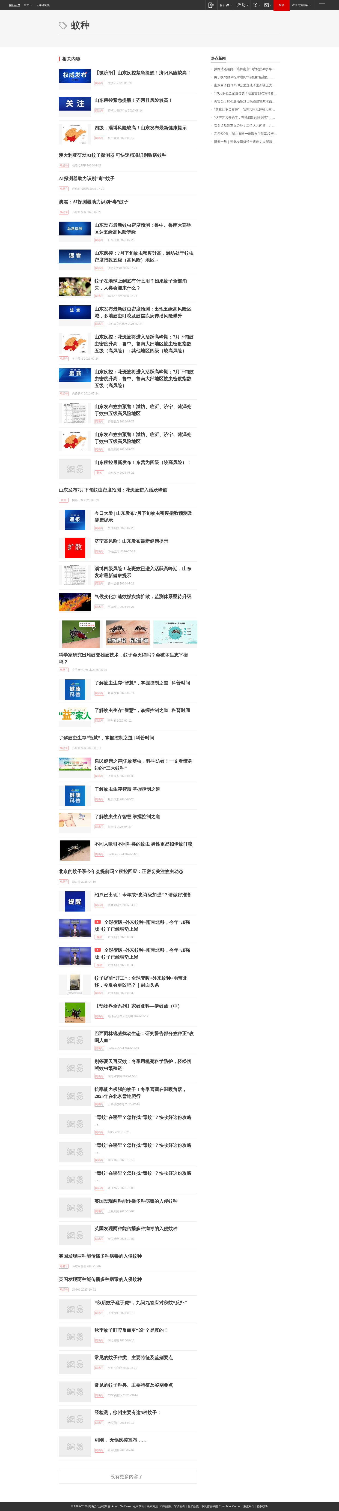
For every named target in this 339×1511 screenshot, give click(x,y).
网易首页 (14, 5)
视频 (99, 937)
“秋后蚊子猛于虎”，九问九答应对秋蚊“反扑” (141, 1302)
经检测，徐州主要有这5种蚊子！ (128, 1412)
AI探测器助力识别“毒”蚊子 (87, 178)
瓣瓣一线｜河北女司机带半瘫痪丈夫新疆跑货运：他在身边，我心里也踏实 (247, 142)
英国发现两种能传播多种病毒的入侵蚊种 (136, 1201)
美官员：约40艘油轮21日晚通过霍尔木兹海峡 (246, 101)
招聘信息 (166, 1506)
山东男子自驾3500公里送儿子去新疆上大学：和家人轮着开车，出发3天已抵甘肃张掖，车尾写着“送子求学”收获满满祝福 (247, 85)
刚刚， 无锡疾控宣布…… (120, 1439)
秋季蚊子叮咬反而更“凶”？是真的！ (131, 1330)
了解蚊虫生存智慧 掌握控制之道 (127, 789)
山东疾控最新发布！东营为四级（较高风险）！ (143, 462)
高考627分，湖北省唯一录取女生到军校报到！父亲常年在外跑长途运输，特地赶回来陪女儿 (247, 133)
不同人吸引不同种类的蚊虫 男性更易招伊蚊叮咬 (144, 843)
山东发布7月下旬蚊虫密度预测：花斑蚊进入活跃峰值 (113, 489)
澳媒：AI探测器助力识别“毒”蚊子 (93, 201)
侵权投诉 (262, 1506)
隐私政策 (193, 1506)
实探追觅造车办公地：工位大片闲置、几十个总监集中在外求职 (247, 125)
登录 (281, 5)
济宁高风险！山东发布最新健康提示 (131, 541)
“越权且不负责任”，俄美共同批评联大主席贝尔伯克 (247, 109)
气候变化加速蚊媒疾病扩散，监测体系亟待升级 (143, 596)
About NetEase (121, 1506)
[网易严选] (242, 5)
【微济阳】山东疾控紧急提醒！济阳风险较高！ (143, 72)
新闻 (99, 472)
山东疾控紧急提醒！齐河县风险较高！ (134, 100)
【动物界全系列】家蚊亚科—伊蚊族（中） (138, 1005)
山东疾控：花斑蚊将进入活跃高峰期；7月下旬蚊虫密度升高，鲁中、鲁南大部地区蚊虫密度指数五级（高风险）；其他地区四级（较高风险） (144, 343)
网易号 (99, 83)
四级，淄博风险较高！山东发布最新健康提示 (141, 127)
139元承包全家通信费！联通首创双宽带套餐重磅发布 (247, 93)
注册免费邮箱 (300, 5)
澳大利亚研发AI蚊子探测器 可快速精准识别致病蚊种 (113, 155)
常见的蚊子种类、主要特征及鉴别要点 (134, 1357)
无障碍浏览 (43, 5)
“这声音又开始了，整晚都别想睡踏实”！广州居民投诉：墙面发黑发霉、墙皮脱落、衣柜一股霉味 (247, 117)
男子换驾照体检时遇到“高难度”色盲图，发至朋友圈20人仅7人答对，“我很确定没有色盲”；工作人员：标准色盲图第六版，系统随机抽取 (247, 77)
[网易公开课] (225, 5)
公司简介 (138, 1506)
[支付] (256, 5)
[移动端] (211, 5)
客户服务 (179, 1506)
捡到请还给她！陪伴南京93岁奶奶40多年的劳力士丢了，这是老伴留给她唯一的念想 (247, 69)
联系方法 (152, 1506)
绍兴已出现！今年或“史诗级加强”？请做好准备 (143, 894)
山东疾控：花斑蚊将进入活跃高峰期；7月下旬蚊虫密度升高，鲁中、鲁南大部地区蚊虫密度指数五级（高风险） (144, 378)
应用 (27, 5)
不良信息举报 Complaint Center (221, 1506)
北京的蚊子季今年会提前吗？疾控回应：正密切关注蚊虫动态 (121, 871)
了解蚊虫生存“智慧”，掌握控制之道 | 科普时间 (142, 682)
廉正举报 (248, 1506)
